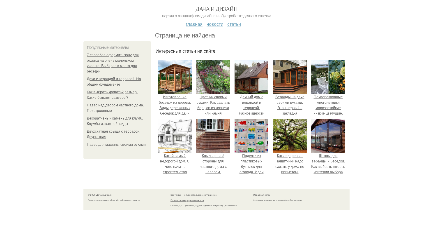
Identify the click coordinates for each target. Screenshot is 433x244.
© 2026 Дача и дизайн (100, 194)
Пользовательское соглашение (200, 194)
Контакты (175, 194)
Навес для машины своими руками (116, 144)
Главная (194, 24)
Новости (215, 24)
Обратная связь (261, 194)
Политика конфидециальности (187, 200)
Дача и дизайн (216, 8)
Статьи (234, 24)
